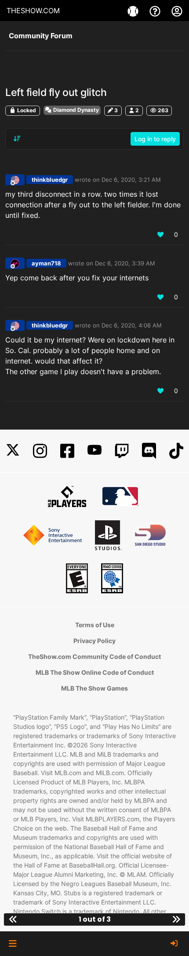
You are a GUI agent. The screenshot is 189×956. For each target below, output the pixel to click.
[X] (13, 451)
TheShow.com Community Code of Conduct (94, 656)
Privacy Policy (94, 640)
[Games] (134, 10)
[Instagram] (40, 451)
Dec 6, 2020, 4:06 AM (132, 325)
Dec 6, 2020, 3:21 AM (131, 179)
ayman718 (46, 263)
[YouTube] (94, 451)
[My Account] (176, 10)
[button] (13, 943)
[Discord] (149, 451)
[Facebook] (67, 451)
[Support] (156, 10)
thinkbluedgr (50, 179)
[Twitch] (122, 451)
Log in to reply (155, 139)
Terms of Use (94, 625)
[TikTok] (176, 451)
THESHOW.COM (33, 10)
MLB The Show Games (94, 688)
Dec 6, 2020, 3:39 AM (125, 263)
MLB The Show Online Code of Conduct (95, 672)
